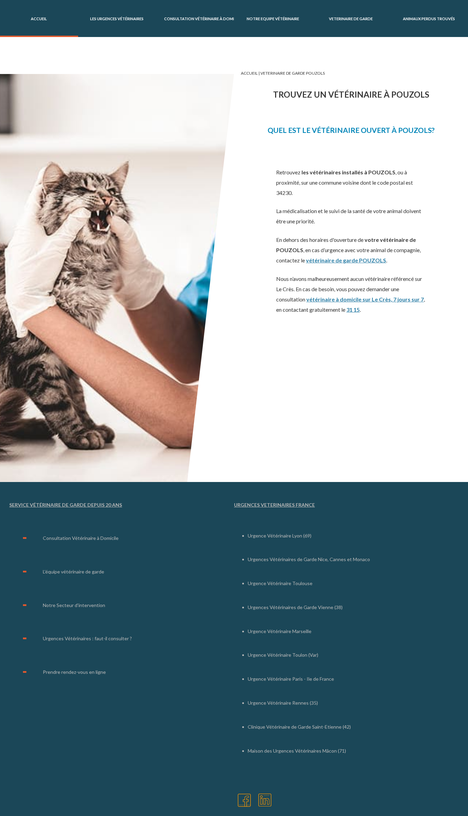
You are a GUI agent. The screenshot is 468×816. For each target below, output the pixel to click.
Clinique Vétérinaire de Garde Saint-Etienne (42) (299, 727)
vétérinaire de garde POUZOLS (346, 260)
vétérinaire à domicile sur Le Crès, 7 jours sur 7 (365, 299)
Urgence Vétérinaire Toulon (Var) (283, 655)
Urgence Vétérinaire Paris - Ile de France (291, 679)
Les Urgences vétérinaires (117, 18)
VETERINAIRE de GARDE (351, 18)
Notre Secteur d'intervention (74, 605)
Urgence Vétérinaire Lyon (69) (279, 536)
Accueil (39, 18)
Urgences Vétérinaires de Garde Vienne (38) (295, 607)
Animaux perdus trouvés (429, 18)
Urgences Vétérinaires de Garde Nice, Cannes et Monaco (309, 559)
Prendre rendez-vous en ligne (74, 672)
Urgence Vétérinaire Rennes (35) (283, 703)
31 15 (353, 309)
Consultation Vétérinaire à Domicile (199, 18)
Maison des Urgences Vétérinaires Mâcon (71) (297, 751)
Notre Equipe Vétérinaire (273, 18)
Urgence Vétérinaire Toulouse (280, 583)
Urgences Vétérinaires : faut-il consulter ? (87, 638)
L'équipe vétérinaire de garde (73, 571)
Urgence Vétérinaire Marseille (279, 631)
